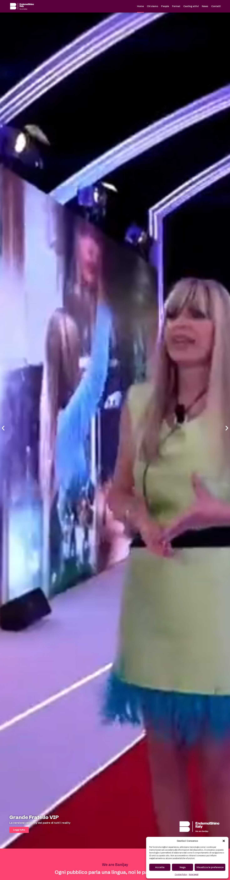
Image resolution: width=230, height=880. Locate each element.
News (205, 6)
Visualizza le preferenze (210, 867)
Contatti (216, 6)
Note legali (193, 874)
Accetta (159, 867)
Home (140, 6)
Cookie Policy (181, 874)
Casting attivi (191, 6)
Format (176, 6)
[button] (223, 840)
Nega (183, 867)
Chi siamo (152, 6)
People (165, 6)
